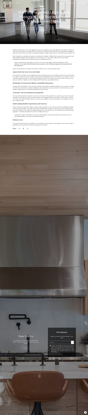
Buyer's (18, 3)
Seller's (11, 3)
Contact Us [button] (26, 348)
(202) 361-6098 (81, 3)
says (50, 59)
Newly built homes (39, 51)
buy (45, 68)
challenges (38, 50)
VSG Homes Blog (63, 3)
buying (26, 123)
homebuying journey (34, 59)
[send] (72, 342)
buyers (50, 50)
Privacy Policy (54, 351)
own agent (48, 57)
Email (52, 342)
